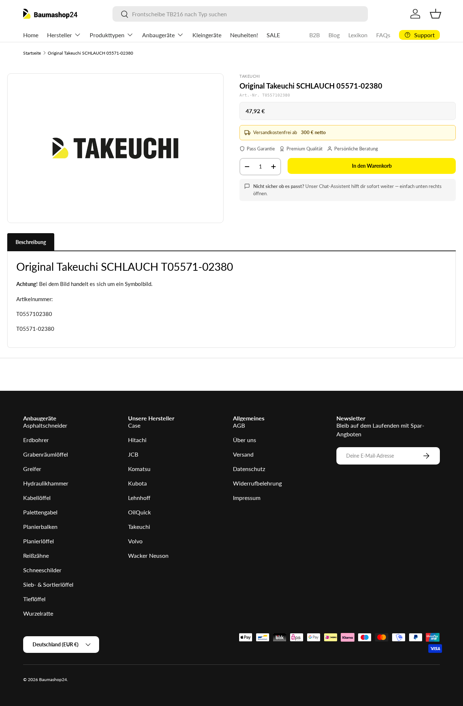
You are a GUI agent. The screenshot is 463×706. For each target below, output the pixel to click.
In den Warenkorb (372, 166)
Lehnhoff (139, 497)
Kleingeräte (206, 34)
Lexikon (358, 34)
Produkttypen (107, 34)
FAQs (383, 34)
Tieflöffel (34, 598)
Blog (334, 34)
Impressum (246, 497)
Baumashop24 (53, 679)
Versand (243, 454)
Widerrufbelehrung (257, 483)
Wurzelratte (38, 613)
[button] (435, 14)
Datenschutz (249, 468)
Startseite (32, 53)
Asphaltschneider (45, 425)
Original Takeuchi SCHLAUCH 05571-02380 (90, 53)
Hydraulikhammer (45, 483)
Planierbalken (40, 526)
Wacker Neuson (148, 555)
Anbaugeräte (158, 34)
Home (30, 34)
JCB (133, 454)
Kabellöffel (37, 497)
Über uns (244, 439)
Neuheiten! (244, 34)
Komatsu (139, 468)
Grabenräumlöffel (45, 454)
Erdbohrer (36, 439)
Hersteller (59, 34)
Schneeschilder (42, 569)
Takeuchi (139, 526)
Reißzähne (36, 555)
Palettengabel (40, 512)
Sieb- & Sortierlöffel (48, 584)
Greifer (32, 468)
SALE (273, 34)
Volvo (135, 541)
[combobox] (240, 14)
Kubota (137, 483)
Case (134, 425)
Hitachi (137, 439)
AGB (239, 425)
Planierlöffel (38, 541)
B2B (314, 34)
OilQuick (139, 512)
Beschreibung (31, 242)
